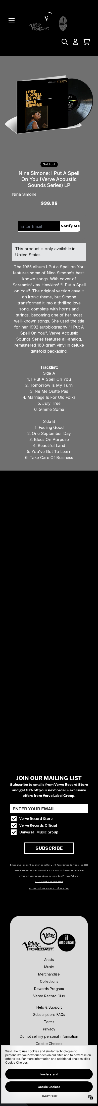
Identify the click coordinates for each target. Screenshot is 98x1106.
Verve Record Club (49, 996)
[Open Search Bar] (64, 41)
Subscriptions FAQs (49, 1014)
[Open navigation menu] (11, 20)
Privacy (49, 1029)
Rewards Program (49, 989)
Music (49, 967)
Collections (49, 981)
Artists (49, 959)
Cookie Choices (49, 1044)
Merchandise (49, 974)
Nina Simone (24, 194)
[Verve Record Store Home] (49, 20)
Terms (49, 1022)
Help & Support (49, 1007)
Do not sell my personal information (49, 1036)
